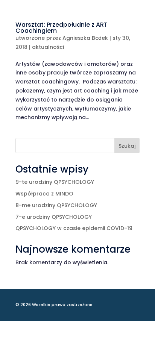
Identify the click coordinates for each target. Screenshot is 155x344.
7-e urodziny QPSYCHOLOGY (53, 217)
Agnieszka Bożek (85, 38)
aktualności (48, 47)
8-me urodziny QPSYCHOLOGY (56, 205)
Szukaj (127, 146)
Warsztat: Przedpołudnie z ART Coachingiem (61, 27)
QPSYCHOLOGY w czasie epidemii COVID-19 (73, 228)
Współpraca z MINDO (44, 193)
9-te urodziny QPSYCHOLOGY (54, 182)
